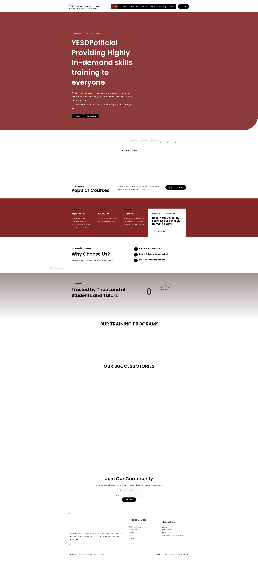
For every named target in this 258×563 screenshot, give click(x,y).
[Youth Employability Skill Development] (72, 4)
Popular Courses (91, 190)
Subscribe (129, 500)
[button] (183, 6)
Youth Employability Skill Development (84, 6)
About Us (144, 7)
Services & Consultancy (158, 7)
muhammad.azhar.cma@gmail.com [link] (174, 535)
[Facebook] (69, 545)
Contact (171, 7)
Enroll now (134, 7)
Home (114, 7)
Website (119, 495)
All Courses (123, 7)
